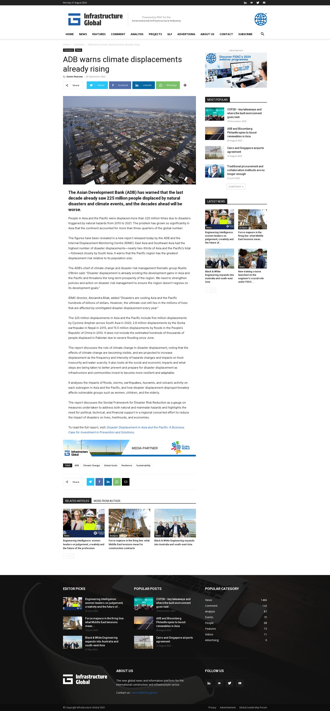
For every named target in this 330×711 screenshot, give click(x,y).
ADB (77, 465)
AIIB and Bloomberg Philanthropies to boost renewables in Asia (241, 132)
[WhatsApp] (117, 482)
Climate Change (91, 465)
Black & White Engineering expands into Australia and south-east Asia (101, 641)
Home (70, 34)
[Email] (125, 482)
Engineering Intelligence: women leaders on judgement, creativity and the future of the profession (83, 544)
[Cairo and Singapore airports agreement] (214, 152)
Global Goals (110, 465)
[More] (185, 85)
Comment (118, 34)
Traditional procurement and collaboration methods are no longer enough (246, 170)
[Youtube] (264, 2)
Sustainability (143, 465)
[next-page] (71, 555)
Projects (155, 34)
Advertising (186, 34)
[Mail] (251, 2)
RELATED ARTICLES (77, 500)
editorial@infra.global (144, 692)
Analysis (137, 34)
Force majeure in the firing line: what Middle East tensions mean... (250, 236)
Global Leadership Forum (253, 707)
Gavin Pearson (74, 76)
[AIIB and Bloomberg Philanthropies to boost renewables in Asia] (214, 133)
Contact (226, 34)
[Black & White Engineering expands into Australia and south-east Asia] (175, 523)
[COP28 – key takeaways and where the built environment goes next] (214, 114)
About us (207, 34)
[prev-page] (65, 555)
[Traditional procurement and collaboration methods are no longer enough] (214, 171)
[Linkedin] (245, 2)
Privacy (212, 707)
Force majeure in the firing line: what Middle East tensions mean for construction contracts (129, 544)
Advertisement (228, 707)
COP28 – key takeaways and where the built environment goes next (244, 113)
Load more (235, 186)
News (83, 34)
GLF (169, 34)
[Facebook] (99, 482)
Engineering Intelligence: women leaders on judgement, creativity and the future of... (104, 603)
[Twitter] (258, 2)
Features (99, 34)
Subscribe (245, 34)
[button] (262, 34)
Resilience (126, 465)
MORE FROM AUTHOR (107, 500)
